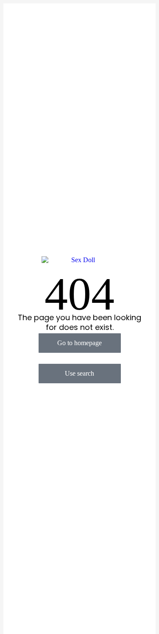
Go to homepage (79, 342)
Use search (79, 373)
